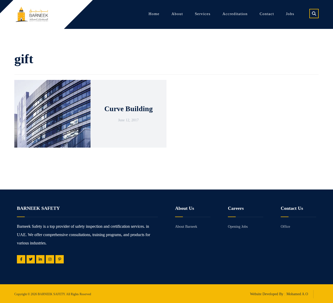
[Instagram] (50, 259)
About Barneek (186, 227)
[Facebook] (21, 259)
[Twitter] (31, 259)
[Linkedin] (40, 259)
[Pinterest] (59, 259)
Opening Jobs (238, 227)
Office (285, 227)
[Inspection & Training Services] (31, 14)
